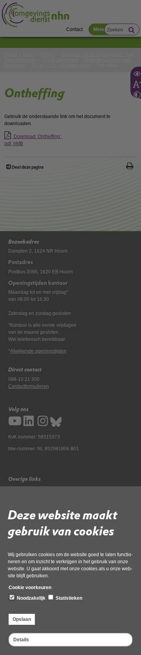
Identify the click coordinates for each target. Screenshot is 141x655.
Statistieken (68, 598)
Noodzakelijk (30, 598)
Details (21, 639)
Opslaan (22, 619)
